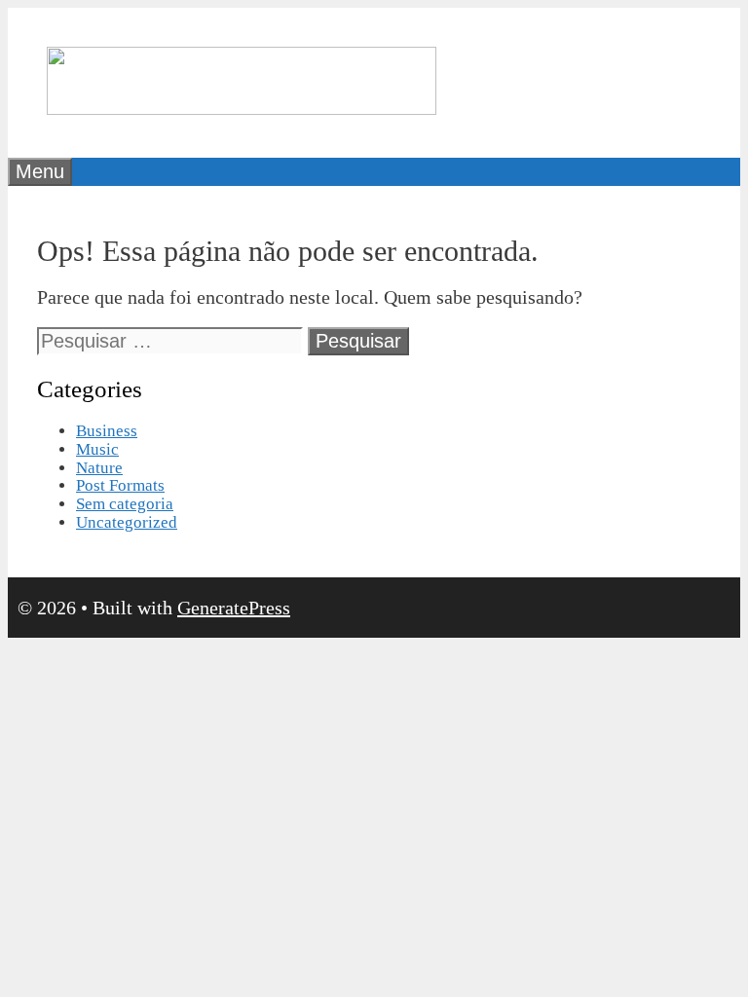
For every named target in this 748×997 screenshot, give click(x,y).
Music (97, 449)
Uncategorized (126, 522)
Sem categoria (124, 504)
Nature (99, 468)
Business (106, 431)
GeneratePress (233, 607)
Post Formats (120, 485)
